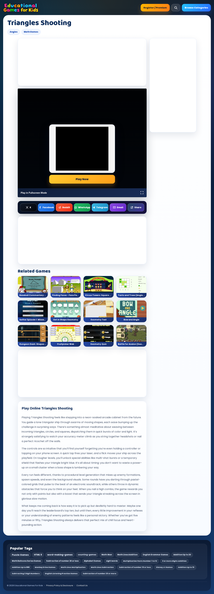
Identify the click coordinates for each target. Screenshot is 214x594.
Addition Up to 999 (20, 567)
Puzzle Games (20, 554)
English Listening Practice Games (61, 573)
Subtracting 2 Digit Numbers (26, 573)
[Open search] (175, 7)
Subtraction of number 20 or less (62, 561)
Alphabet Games (92, 561)
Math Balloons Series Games (26, 561)
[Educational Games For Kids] (21, 7)
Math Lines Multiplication (73, 567)
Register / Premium (155, 7)
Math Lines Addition (127, 554)
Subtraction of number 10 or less (135, 567)
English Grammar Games (155, 554)
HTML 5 (38, 554)
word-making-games (60, 554)
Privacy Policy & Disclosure (59, 585)
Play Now (82, 179)
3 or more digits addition (174, 561)
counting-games (87, 554)
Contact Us (82, 585)
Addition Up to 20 (182, 554)
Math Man (107, 554)
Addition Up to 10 (186, 567)
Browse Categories (196, 7)
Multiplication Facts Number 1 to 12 (140, 561)
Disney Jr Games (164, 567)
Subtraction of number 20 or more (99, 573)
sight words (112, 561)
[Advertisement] (82, 62)
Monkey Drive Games (45, 567)
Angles (14, 31)
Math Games (31, 31)
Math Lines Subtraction (102, 567)
